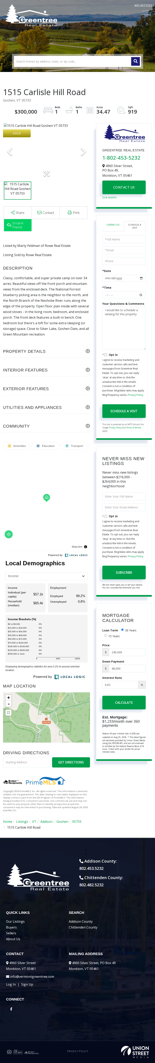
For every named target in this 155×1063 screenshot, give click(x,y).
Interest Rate (112, 678)
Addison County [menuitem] (81, 921)
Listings (22, 821)
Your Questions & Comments (123, 304)
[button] (135, 61)
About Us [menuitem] (13, 939)
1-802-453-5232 (121, 157)
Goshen (62, 821)
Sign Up (27, 984)
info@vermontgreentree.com (32, 976)
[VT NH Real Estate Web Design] (125, 1052)
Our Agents (109, 197)
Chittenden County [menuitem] (83, 927)
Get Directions (71, 762)
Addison (46, 821)
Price (106, 645)
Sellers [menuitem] (11, 933)
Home (7, 821)
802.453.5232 (143, 5)
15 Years (114, 636)
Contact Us (124, 187)
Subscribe (124, 572)
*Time (106, 287)
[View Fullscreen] (8, 713)
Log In (11, 984)
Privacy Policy (135, 395)
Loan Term (110, 630)
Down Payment (113, 661)
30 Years (130, 630)
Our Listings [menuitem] (15, 921)
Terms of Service (133, 427)
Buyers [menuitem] (11, 927)
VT (34, 821)
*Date (106, 271)
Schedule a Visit (134, 226)
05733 (76, 821)
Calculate (124, 702)
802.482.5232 (91, 885)
